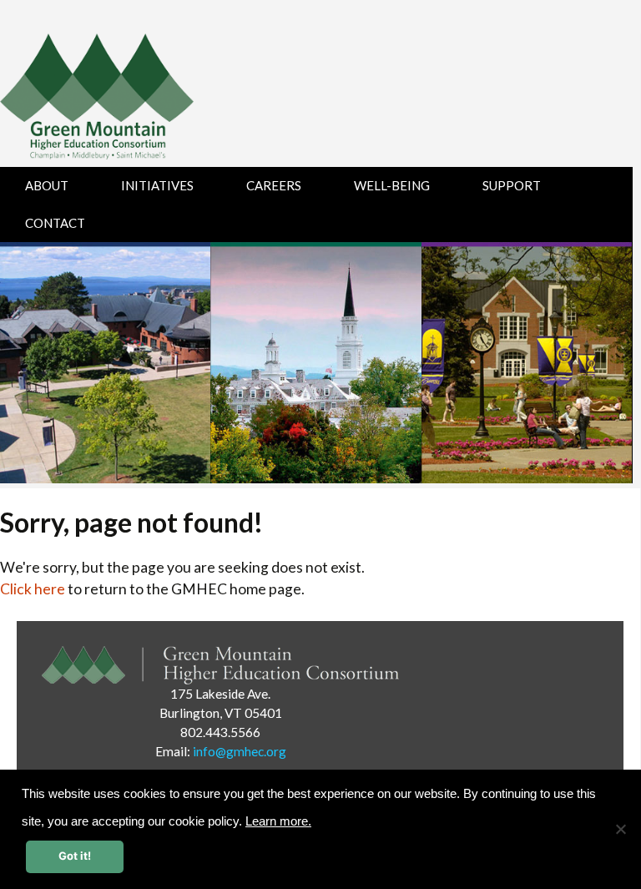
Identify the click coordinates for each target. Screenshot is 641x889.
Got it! (74, 855)
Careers (273, 185)
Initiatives (157, 185)
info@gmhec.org (239, 751)
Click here (32, 589)
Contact (55, 222)
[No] (620, 829)
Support (511, 185)
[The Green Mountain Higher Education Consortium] (115, 100)
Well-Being (392, 185)
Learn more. (278, 821)
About (46, 185)
